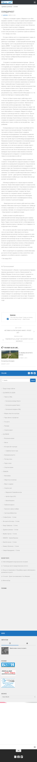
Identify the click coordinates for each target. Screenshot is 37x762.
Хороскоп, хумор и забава (11, 509)
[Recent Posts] (9, 643)
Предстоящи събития (9, 388)
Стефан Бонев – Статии (9, 517)
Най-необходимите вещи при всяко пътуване (15, 562)
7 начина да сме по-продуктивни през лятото (15, 566)
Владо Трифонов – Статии (10, 525)
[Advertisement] (18, 608)
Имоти (6, 442)
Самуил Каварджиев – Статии (11, 550)
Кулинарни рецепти (9, 455)
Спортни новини (8, 467)
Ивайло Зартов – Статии (10, 534)
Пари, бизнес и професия (11, 417)
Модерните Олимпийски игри (14, 492)
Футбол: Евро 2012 (11, 496)
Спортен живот (8, 430)
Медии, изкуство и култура (11, 413)
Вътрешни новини (9, 438)
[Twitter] (34, 373)
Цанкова (5, 15)
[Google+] (29, 373)
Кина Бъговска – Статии (10, 542)
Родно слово (7, 463)
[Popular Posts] (27, 643)
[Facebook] (32, 373)
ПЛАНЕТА (5, 471)
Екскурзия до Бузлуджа (7, 361)
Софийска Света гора (12, 451)
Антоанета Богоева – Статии (11, 521)
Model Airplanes (10, 500)
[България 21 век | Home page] (9, 2)
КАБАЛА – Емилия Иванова (10, 538)
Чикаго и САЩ (8, 397)
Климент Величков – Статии (11, 546)
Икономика (7, 476)
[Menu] (35, 2)
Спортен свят (8, 488)
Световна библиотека (10, 513)
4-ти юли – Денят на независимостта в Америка (16, 576)
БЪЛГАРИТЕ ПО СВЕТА (9, 393)
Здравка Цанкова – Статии (9, 6)
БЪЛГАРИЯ (6, 434)
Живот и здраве (8, 484)
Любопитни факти (9, 505)
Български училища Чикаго (13, 401)
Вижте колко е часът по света (18, 648)
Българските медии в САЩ (13, 409)
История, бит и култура (10, 446)
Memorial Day (6, 580)
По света (7, 422)
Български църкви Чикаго (13, 405)
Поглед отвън (8, 459)
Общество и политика (10, 480)
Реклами (6, 426)
